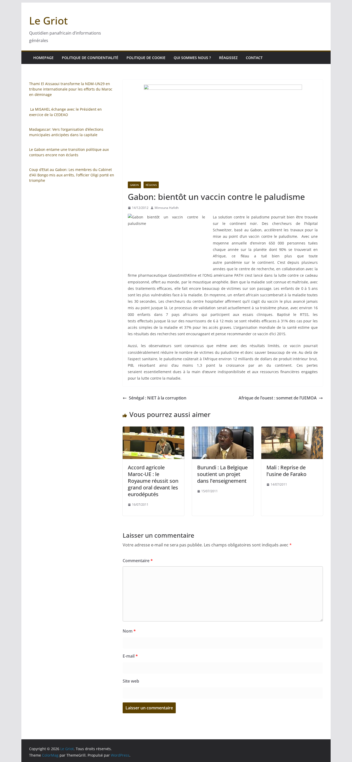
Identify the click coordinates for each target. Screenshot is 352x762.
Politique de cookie (146, 57)
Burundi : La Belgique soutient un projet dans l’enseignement (222, 474)
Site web (131, 681)
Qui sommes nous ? (192, 57)
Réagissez (228, 57)
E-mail (130, 656)
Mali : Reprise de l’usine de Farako (286, 471)
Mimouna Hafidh (167, 208)
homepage (43, 57)
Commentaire (138, 560)
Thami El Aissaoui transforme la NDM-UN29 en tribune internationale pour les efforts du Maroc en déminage (70, 89)
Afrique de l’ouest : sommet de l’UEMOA (278, 398)
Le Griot (48, 20)
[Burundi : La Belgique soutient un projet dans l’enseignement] (223, 430)
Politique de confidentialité (90, 57)
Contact (254, 57)
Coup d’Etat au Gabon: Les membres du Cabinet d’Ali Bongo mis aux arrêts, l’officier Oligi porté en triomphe (71, 175)
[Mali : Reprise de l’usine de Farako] (292, 430)
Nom (129, 631)
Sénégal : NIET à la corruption (157, 398)
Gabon (134, 185)
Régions (151, 185)
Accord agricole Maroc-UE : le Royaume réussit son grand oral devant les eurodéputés (153, 481)
